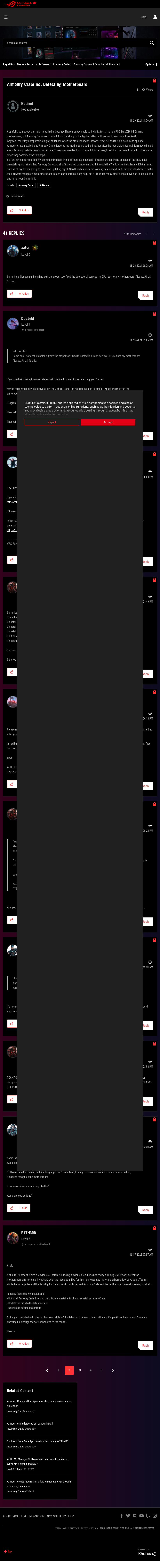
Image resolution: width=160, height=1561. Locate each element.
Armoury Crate (61, 64)
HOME (23, 1516)
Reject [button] (52, 422)
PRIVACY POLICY (89, 1528)
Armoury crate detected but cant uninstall (30, 1423)
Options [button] (150, 64)
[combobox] (80, 42)
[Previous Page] (47, 1370)
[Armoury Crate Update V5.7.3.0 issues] (153, 234)
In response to (34, 330)
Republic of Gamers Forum (18, 64)
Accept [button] (108, 422)
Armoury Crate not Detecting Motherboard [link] (97, 64)
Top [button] (10, 1551)
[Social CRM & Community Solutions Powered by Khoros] (147, 1552)
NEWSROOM (36, 1516)
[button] (11, 210)
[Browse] (8, 17)
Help (143, 17)
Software (43, 64)
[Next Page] (112, 1370)
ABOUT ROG (10, 1516)
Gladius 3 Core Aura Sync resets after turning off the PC (37, 1441)
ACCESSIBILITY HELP (60, 1516)
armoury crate (17, 196)
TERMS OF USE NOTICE (67, 1528)
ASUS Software (16, 1469)
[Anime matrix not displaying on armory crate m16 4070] (147, 234)
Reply (145, 212)
